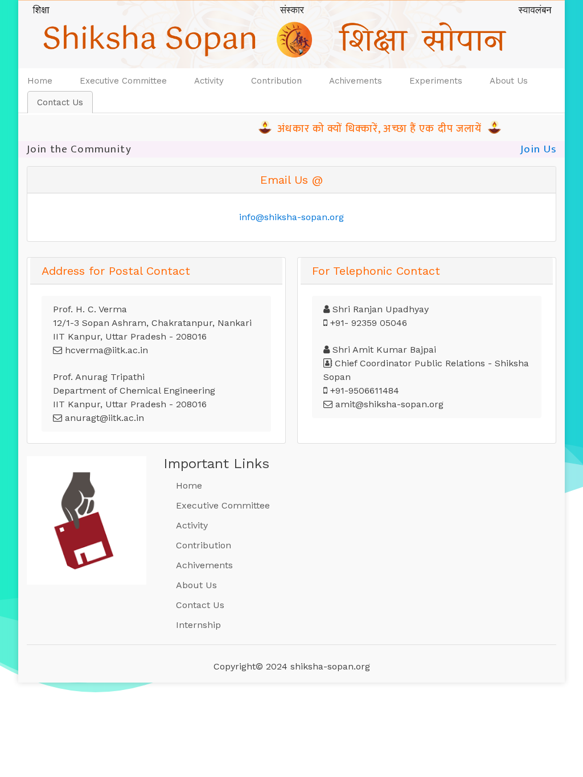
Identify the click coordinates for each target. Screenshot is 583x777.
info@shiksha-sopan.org (291, 217)
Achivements (355, 81)
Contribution (276, 81)
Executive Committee (123, 81)
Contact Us (60, 102)
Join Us (538, 149)
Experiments (435, 81)
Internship (198, 624)
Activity (209, 81)
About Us (509, 81)
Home (44, 80)
